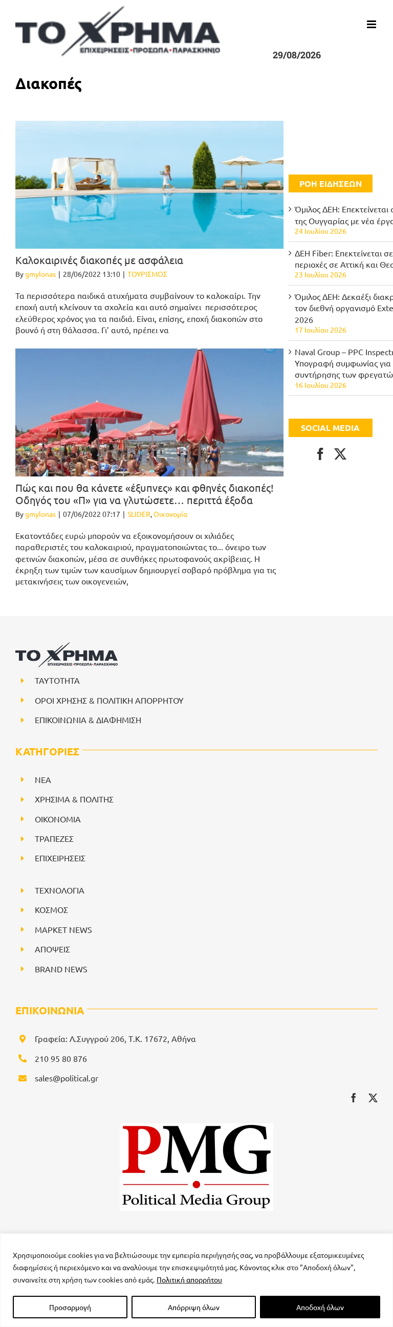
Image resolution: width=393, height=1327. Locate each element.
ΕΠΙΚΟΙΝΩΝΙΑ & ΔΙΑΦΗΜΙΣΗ (88, 719)
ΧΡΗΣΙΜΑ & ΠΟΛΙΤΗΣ (74, 799)
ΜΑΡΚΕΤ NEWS (63, 929)
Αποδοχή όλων (320, 1307)
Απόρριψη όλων (194, 1307)
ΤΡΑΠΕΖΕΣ (54, 838)
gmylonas (40, 273)
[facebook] (353, 1097)
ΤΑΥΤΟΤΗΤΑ (57, 680)
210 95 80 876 (61, 1058)
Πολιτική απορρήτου (189, 1279)
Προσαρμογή (70, 1307)
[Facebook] (320, 454)
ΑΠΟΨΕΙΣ (52, 949)
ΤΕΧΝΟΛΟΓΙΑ (59, 890)
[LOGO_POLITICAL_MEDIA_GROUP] (196, 1127)
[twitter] (373, 1097)
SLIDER (138, 513)
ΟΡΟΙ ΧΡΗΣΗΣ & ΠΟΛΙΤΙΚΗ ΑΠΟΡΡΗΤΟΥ (109, 700)
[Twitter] (340, 454)
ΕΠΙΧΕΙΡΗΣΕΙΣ (60, 858)
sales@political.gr (66, 1078)
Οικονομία (170, 513)
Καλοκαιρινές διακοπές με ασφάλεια (99, 259)
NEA (43, 779)
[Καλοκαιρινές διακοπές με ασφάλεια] (149, 185)
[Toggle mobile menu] (372, 24)
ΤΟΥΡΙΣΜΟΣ (147, 273)
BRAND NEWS (61, 969)
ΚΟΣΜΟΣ (51, 909)
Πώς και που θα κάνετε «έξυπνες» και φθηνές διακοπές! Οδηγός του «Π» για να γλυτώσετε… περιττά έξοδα (144, 493)
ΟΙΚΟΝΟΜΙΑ (58, 819)
